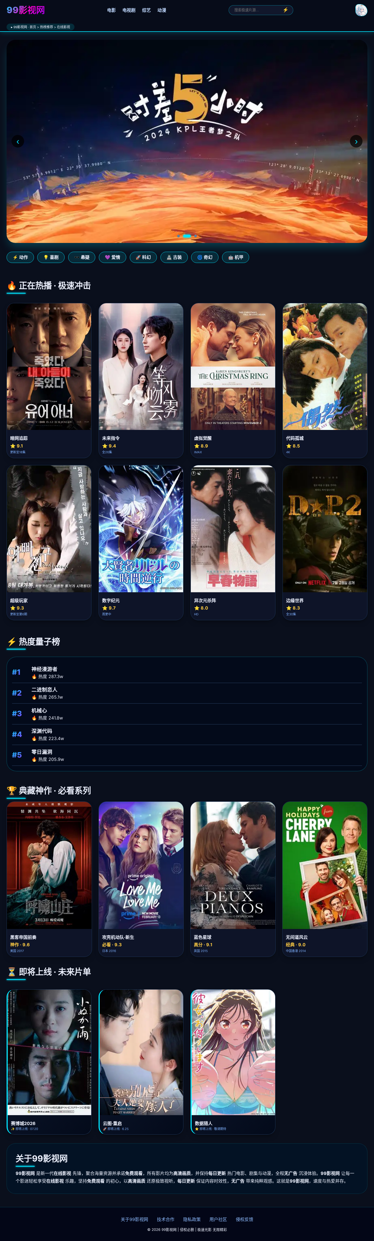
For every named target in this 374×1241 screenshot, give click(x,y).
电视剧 (129, 10)
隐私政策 (192, 1219)
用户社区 (218, 1219)
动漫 (161, 10)
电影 (111, 10)
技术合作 (165, 1219)
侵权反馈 (244, 1219)
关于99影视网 (134, 1219)
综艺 (146, 10)
